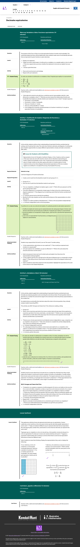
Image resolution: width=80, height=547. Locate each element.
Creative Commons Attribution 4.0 (38, 535)
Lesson (20, 26)
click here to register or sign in (52, 90)
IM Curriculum (43, 1)
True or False (45, 43)
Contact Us (58, 1)
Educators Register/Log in (70, 1)
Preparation (11, 26)
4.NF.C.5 (23, 42)
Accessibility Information (43, 532)
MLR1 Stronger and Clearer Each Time (50, 282)
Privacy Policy (34, 532)
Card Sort (44, 129)
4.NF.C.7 (23, 283)
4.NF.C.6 (23, 127)
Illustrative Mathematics (14, 535)
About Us (51, 1)
